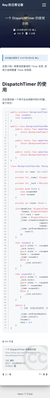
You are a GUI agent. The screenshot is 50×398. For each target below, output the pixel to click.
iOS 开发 (9, 341)
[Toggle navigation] (44, 5)
